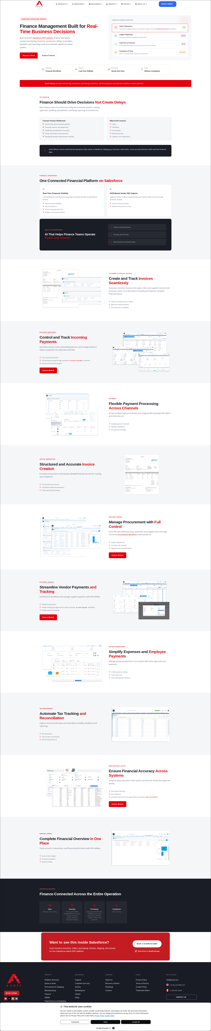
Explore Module (48, 370)
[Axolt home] (39, 4)
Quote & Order (50, 983)
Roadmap (109, 987)
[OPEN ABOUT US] (146, 4)
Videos (77, 994)
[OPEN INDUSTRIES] (84, 4)
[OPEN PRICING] (131, 4)
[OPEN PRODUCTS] (67, 4)
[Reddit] (12, 998)
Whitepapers (80, 990)
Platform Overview (52, 980)
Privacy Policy (141, 980)
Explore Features (48, 55)
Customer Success (82, 983)
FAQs (77, 998)
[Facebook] (16, 998)
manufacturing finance (162, 29)
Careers (108, 990)
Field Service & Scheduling (55, 1001)
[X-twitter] (9, 998)
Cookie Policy (141, 987)
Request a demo (29, 55)
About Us (109, 980)
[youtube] (5, 998)
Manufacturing (50, 990)
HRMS (47, 998)
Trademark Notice (143, 990)
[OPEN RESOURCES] (102, 4)
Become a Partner (112, 983)
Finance (48, 994)
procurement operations (127, 535)
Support (78, 980)
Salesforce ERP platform (43, 38)
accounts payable (81, 607)
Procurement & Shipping (54, 987)
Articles (78, 987)
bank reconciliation (152, 797)
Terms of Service (142, 983)
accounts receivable (76, 360)
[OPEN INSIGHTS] (116, 4)
